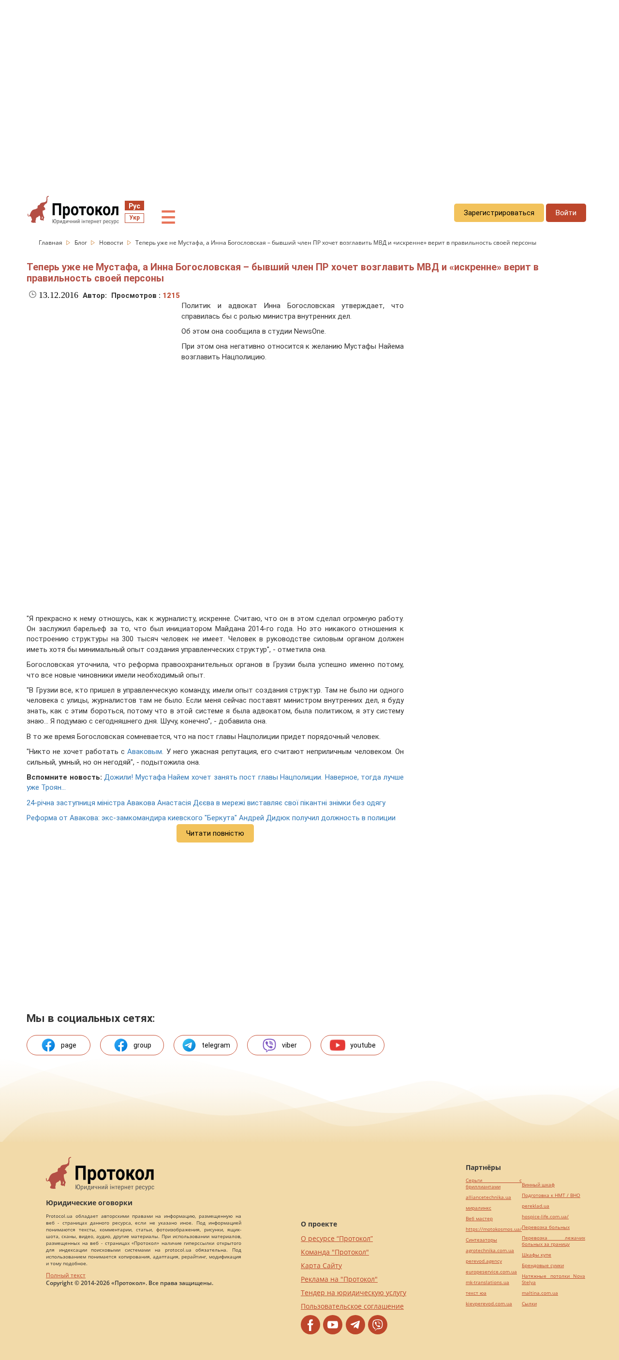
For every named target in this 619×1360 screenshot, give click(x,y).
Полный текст (66, 1275)
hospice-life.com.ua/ (545, 1216)
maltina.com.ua (540, 1293)
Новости (112, 242)
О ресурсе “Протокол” (337, 1238)
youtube (363, 1045)
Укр (134, 217)
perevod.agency (484, 1261)
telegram (216, 1045)
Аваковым (144, 751)
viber (289, 1045)
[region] (309, 87)
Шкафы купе (536, 1255)
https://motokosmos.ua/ (494, 1229)
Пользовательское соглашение (352, 1306)
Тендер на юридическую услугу (353, 1292)
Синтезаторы (481, 1240)
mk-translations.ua (487, 1282)
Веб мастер (479, 1218)
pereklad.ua (535, 1206)
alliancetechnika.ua (488, 1197)
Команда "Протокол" (335, 1252)
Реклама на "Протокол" (339, 1279)
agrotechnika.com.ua (490, 1250)
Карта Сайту (321, 1265)
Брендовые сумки (543, 1265)
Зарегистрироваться (499, 212)
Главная (51, 242)
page (68, 1045)
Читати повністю (215, 833)
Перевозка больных (546, 1227)
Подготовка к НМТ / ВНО (551, 1195)
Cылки (529, 1304)
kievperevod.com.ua (489, 1304)
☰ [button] (168, 217)
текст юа (476, 1293)
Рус (134, 206)
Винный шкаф (538, 1185)
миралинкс (478, 1208)
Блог (81, 242)
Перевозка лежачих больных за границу (553, 1241)
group (142, 1045)
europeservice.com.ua (491, 1272)
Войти (566, 212)
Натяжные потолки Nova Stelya (553, 1279)
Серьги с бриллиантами (494, 1183)
